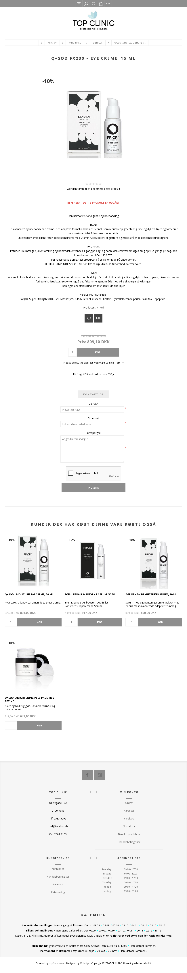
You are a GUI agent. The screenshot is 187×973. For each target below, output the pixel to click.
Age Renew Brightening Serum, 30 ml (151, 594)
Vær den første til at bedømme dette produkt (93, 188)
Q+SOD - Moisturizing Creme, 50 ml (29, 594)
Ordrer (129, 803)
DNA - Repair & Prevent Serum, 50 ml (90, 594)
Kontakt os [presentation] (93, 394)
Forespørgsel (93, 433)
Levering (58, 884)
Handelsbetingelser (129, 842)
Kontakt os (57, 868)
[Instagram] (99, 775)
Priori (100, 307)
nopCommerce (56, 963)
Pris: (81, 341)
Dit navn (93, 403)
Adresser (129, 810)
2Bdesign (84, 963)
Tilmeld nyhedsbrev (129, 834)
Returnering (58, 892)
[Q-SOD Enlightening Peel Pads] (33, 664)
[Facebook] (87, 775)
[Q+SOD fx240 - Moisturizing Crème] (33, 560)
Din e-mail (93, 418)
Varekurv (129, 818)
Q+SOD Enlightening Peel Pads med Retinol (29, 699)
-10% (48, 81)
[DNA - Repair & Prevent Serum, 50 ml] (93, 560)
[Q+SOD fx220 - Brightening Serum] (153, 560)
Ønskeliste (93, 3)
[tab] (93, 394)
